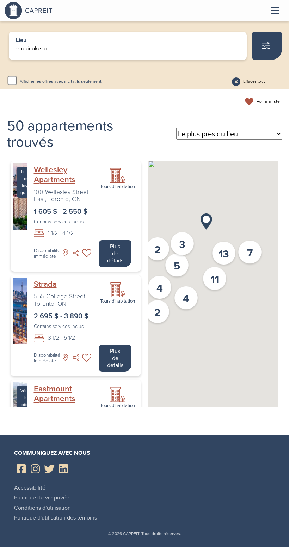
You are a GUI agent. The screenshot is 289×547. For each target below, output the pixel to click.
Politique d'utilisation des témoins (55, 518)
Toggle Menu (275, 11)
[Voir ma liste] (86, 253)
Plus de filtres (267, 46)
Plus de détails (115, 253)
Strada (45, 284)
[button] (206, 221)
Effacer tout (254, 81)
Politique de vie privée (41, 497)
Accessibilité (29, 488)
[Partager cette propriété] (76, 253)
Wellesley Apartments (54, 175)
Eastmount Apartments (54, 394)
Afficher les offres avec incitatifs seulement (61, 81)
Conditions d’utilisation (42, 508)
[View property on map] (65, 253)
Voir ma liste (268, 102)
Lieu (21, 40)
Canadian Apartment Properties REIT (47, 10)
